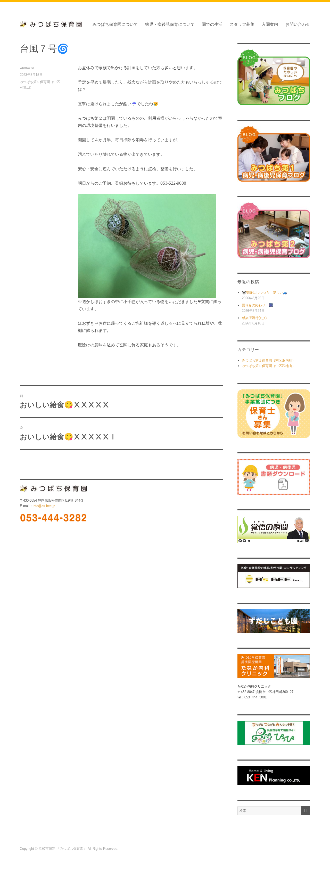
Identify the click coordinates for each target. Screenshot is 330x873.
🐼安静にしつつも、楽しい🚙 (264, 293)
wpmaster (27, 67)
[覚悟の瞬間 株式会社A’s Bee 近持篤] (273, 529)
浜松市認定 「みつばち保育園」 (63, 849)
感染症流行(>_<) (254, 318)
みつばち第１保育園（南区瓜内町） (268, 360)
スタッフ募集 (242, 24)
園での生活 (212, 24)
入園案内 (270, 24)
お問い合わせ (297, 24)
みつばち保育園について (115, 24)
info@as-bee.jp (44, 506)
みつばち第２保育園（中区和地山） (268, 366)
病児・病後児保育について (170, 24)
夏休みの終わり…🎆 (257, 305)
